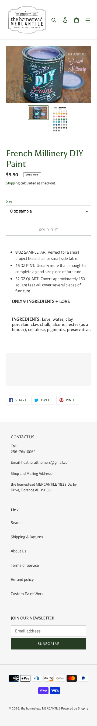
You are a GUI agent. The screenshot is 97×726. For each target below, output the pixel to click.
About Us (18, 551)
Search (17, 522)
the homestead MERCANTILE (40, 708)
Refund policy (22, 579)
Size (9, 201)
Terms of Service (25, 565)
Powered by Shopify (74, 708)
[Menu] (87, 20)
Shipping (13, 183)
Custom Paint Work (27, 594)
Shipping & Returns (27, 537)
